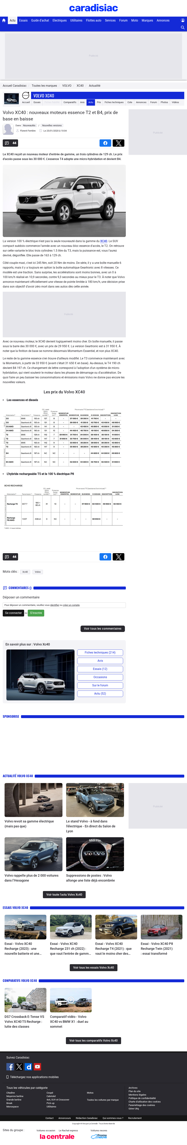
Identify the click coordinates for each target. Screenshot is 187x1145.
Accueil (26, 102)
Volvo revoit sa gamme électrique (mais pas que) (29, 823)
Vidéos (175, 102)
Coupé (50, 1092)
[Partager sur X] (119, 141)
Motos (90, 1092)
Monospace (12, 1106)
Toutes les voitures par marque (103, 1099)
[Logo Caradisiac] (93, 14)
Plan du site (135, 1091)
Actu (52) (100, 693)
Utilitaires (76, 20)
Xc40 (25, 571)
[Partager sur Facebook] (106, 141)
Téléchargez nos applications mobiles (34, 1077)
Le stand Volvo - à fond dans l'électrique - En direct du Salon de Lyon (90, 826)
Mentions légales (137, 1094)
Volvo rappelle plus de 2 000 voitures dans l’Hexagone (31, 878)
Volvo (38, 571)
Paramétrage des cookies (142, 1105)
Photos (164, 102)
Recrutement (135, 1118)
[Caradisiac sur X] (20, 1067)
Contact (49, 1118)
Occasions (100, 677)
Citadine (10, 1092)
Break (9, 1103)
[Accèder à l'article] (33, 800)
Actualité (94, 85)
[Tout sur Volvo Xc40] (11, 103)
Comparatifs (70, 102)
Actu (13, 20)
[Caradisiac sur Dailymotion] (29, 1067)
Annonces (163, 20)
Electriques (60, 20)
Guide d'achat (40, 20)
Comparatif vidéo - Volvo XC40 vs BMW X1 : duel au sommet (69, 1021)
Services (110, 20)
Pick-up (50, 1103)
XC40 (103, 241)
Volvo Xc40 (43, 95)
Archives (133, 1087)
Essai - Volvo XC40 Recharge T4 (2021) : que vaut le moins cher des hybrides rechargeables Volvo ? (113, 949)
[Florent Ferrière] (8, 134)
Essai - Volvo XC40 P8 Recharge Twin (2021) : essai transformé (157, 948)
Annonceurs (64, 1118)
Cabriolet (51, 1096)
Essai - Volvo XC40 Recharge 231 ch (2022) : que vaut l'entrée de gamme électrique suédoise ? (70, 949)
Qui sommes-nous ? (113, 1118)
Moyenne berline (14, 1096)
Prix (99, 102)
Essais (23, 20)
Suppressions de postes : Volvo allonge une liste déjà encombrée (90, 878)
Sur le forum (100, 685)
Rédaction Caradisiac (87, 1118)
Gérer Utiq (134, 1108)
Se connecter (13, 613)
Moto (134, 20)
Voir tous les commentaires (102, 628)
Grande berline (13, 1099)
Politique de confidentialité (142, 1098)
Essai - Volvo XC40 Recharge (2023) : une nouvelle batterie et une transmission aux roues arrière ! (22, 949)
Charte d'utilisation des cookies (145, 1101)
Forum (123, 20)
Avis (82, 102)
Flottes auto (93, 20)
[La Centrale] (57, 1140)
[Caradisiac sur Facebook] (10, 1067)
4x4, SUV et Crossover (58, 1099)
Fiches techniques (114, 102)
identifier (54, 605)
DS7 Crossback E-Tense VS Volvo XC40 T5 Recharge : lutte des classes (24, 1021)
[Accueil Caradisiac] (4, 20)
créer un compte (71, 605)
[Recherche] (183, 27)
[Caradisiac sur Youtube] (37, 1067)
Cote (129, 102)
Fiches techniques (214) (100, 652)
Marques (147, 20)
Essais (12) (100, 669)
